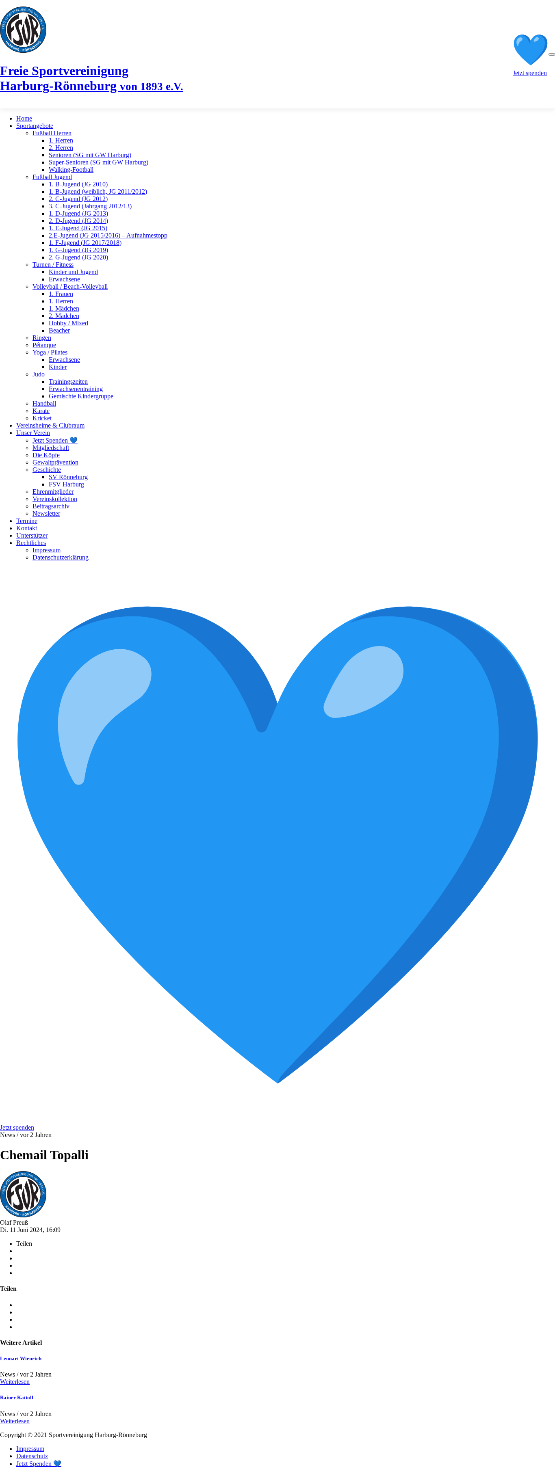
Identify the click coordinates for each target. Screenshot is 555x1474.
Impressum (47, 550)
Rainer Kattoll (16, 1397)
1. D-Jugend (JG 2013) (78, 213)
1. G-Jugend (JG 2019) (78, 249)
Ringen (42, 337)
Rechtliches (31, 542)
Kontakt (26, 528)
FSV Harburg (66, 484)
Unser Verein (33, 432)
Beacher (59, 330)
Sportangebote (34, 125)
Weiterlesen (15, 1381)
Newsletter (46, 513)
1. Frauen (61, 293)
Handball (44, 403)
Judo (39, 374)
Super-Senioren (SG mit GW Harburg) (98, 162)
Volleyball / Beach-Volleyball (70, 286)
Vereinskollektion (55, 498)
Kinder (58, 366)
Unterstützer (32, 535)
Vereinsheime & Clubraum (50, 425)
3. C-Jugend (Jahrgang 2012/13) (90, 206)
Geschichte (47, 469)
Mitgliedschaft (51, 447)
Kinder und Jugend (73, 271)
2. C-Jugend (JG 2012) (78, 198)
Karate (41, 410)
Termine (26, 520)
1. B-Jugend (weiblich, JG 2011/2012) (98, 191)
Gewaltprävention (55, 462)
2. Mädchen (64, 315)
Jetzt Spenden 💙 (55, 440)
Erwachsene (64, 279)
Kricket (42, 418)
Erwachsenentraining (76, 388)
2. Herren (61, 147)
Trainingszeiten (68, 381)
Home (24, 118)
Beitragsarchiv (51, 506)
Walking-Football (71, 169)
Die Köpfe (46, 455)
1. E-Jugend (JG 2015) (78, 228)
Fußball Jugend (52, 176)
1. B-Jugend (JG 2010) (78, 184)
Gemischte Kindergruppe (81, 396)
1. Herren (61, 140)
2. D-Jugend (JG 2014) (78, 220)
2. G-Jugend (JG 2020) (78, 257)
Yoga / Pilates (50, 352)
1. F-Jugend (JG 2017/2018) (85, 242)
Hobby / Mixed (68, 323)
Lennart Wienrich (20, 1358)
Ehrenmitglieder (53, 491)
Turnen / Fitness (53, 264)
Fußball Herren (52, 133)
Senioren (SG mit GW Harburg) (90, 154)
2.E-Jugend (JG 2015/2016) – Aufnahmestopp (108, 235)
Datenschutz (32, 1455)
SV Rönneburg (68, 476)
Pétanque (44, 344)
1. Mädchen (64, 308)
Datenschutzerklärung (61, 557)
